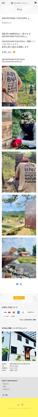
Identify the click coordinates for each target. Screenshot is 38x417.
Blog (4, 386)
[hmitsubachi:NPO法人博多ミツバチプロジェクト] (19, 346)
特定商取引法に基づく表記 (28, 401)
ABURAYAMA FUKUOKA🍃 (16, 18)
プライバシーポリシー (15, 401)
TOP (7, 401)
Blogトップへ (19, 298)
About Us (6, 384)
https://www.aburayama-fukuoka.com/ (12, 61)
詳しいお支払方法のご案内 (28, 319)
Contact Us (6, 389)
